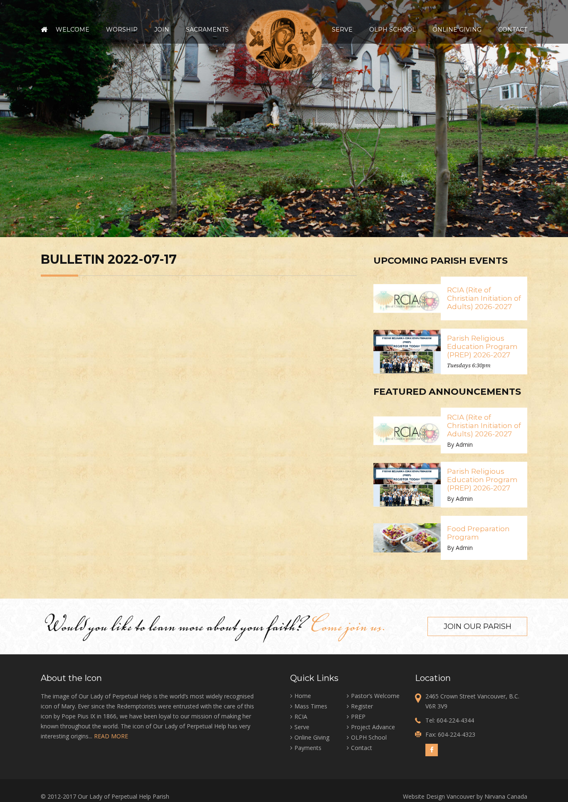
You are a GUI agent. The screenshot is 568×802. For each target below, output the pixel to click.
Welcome (72, 29)
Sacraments (207, 29)
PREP (358, 716)
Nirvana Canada (505, 796)
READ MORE (111, 736)
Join (161, 29)
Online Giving (457, 29)
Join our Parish (477, 626)
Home (44, 29)
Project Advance (373, 727)
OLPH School (392, 29)
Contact (512, 29)
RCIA (300, 716)
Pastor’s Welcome (375, 696)
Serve (342, 29)
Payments (307, 748)
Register (362, 706)
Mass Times (310, 706)
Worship (122, 29)
